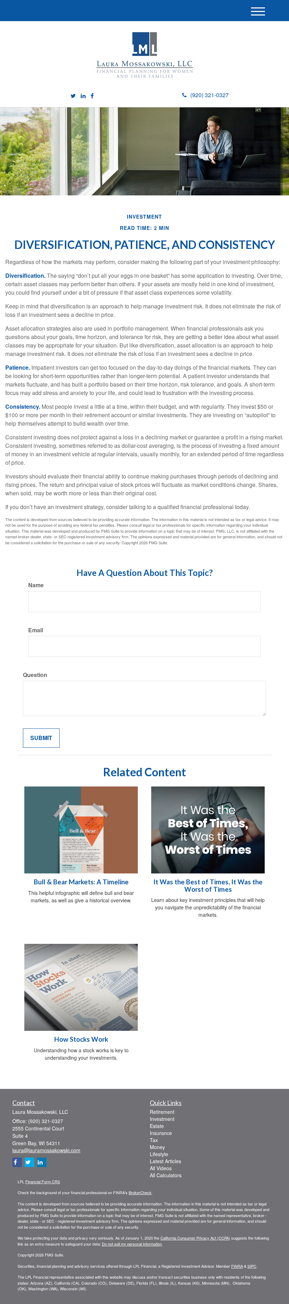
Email (35, 630)
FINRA (237, 1266)
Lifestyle (159, 1154)
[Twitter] (73, 96)
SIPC (251, 1266)
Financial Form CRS (42, 1181)
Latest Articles (165, 1161)
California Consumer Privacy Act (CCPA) (195, 1238)
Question (35, 675)
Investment (162, 1118)
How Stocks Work (81, 1039)
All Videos (161, 1168)
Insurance (161, 1132)
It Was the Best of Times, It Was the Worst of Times (208, 885)
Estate (157, 1125)
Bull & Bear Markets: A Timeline (81, 882)
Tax (154, 1139)
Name (36, 585)
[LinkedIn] (83, 96)
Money (157, 1147)
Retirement (162, 1111)
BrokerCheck (140, 1192)
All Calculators (166, 1175)
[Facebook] (92, 96)
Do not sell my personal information (132, 1244)
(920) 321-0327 (209, 95)
